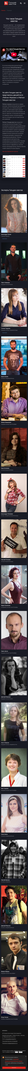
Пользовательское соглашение (9, 1041)
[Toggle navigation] (24, 3)
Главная (3, 10)
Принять (14, 1067)
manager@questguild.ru (10, 1039)
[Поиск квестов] (21, 3)
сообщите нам (17, 1050)
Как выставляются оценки (10, 151)
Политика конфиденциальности (9, 1043)
